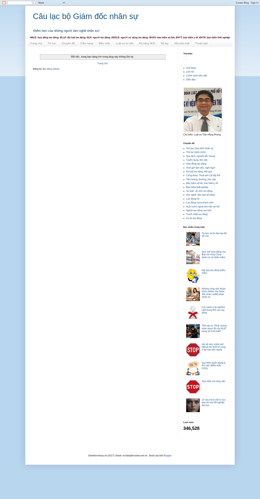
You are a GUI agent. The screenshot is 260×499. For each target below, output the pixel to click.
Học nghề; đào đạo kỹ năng (200, 195)
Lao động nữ (192, 199)
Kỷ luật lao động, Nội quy (199, 171)
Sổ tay (164, 43)
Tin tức (52, 43)
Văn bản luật (181, 43)
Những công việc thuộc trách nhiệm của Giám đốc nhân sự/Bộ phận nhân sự (214, 292)
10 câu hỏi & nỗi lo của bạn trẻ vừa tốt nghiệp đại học (213, 402)
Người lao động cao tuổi (198, 210)
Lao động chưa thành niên (200, 202)
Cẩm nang (87, 43)
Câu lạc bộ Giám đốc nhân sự (86, 16)
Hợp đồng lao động (196, 163)
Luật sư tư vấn (124, 43)
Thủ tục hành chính (196, 152)
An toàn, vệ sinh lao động (199, 191)
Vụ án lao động (194, 218)
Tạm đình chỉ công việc (214, 381)
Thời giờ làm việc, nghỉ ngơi (200, 167)
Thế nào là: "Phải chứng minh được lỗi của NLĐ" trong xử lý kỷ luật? (214, 328)
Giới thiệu (191, 68)
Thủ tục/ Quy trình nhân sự (199, 148)
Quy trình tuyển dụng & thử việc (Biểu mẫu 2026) (213, 365)
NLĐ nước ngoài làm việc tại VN (202, 206)
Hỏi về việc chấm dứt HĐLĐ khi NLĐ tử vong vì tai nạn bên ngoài (214, 347)
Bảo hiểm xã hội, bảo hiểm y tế (202, 183)
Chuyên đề (68, 43)
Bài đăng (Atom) (51, 69)
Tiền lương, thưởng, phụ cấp (201, 179)
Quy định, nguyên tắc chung (200, 156)
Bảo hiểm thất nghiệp (197, 187)
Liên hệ (190, 71)
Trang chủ (36, 43)
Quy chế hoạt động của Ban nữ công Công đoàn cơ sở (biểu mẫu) (214, 254)
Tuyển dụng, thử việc (197, 160)
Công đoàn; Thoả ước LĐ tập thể (203, 175)
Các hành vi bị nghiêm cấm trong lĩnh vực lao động (213, 310)
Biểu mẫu (104, 43)
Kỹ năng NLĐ (147, 43)
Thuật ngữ (201, 43)
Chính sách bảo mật (196, 75)
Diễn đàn (191, 79)
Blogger (167, 455)
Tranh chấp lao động (197, 214)
